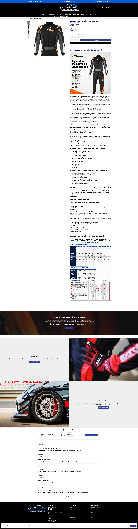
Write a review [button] (91, 435)
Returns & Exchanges (101, 1)
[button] (73, 24)
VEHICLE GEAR (51, 14)
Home (27, 18)
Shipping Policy (72, 517)
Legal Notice (72, 520)
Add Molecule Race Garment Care (77, 34)
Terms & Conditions (73, 514)
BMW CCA (93, 509)
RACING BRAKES (59, 14)
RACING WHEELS (68, 14)
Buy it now (90, 43)
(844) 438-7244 (37, 1)
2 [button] (68, 496)
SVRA (92, 519)
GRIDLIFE (93, 512)
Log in (94, 1)
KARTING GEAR (76, 14)
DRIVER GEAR (44, 14)
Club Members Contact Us (95, 507)
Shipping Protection (73, 519)
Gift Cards (109, 1)
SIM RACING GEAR (93, 14)
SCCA (92, 517)
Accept (133, 525)
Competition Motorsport (72, 320)
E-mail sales (29, 1)
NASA (92, 514)
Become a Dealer (72, 510)
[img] (40, 444)
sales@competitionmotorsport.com (54, 516)
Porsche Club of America (95, 515)
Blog (70, 512)
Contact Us (71, 509)
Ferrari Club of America (95, 510)
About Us (71, 507)
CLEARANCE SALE (84, 14)
